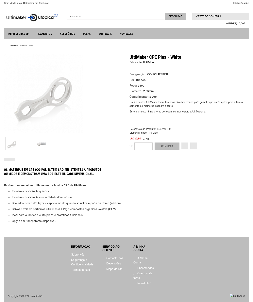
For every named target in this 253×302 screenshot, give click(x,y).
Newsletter (144, 283)
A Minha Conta (140, 260)
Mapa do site (114, 269)
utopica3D (36, 296)
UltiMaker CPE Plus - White (21, 45)
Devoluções (113, 263)
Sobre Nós (77, 254)
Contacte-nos (114, 258)
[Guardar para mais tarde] (193, 146)
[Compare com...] (184, 146)
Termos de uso (80, 270)
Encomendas (145, 268)
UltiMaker (148, 62)
